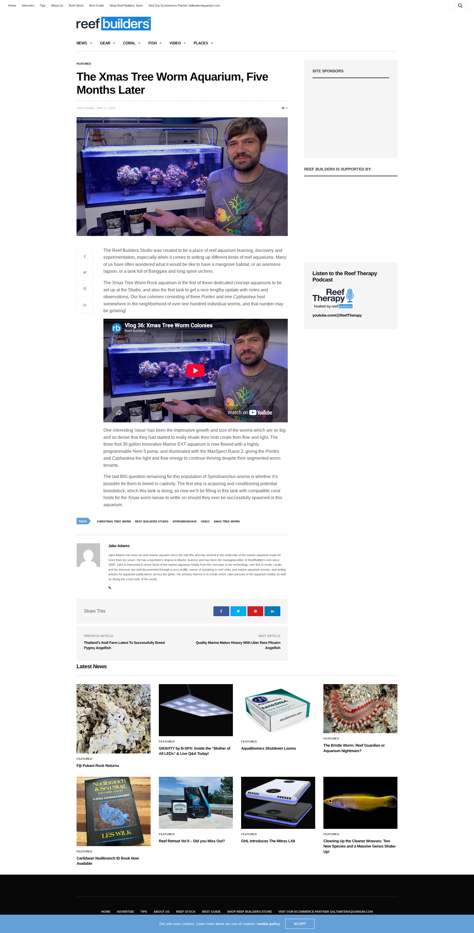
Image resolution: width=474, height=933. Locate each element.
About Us (57, 5)
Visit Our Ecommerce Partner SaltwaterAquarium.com (184, 5)
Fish (152, 43)
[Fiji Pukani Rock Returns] (114, 718)
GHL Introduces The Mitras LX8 (268, 841)
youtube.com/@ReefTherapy (337, 315)
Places (201, 43)
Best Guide (96, 5)
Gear (105, 43)
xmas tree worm (226, 521)
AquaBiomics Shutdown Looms (268, 748)
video (205, 521)
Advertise (28, 5)
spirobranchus (185, 521)
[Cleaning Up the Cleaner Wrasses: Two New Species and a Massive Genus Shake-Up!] (360, 803)
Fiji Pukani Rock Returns (98, 765)
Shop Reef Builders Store (126, 5)
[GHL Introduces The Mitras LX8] (278, 803)
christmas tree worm (114, 521)
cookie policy (268, 924)
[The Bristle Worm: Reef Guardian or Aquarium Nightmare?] (360, 708)
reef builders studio (151, 521)
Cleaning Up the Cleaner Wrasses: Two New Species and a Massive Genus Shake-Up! (359, 846)
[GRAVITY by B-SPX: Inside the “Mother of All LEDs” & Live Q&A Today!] (196, 710)
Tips (43, 5)
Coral (129, 43)
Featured (84, 63)
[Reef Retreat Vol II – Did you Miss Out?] (196, 803)
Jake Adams (85, 108)
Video (175, 43)
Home (12, 5)
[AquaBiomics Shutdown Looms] (278, 710)
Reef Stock (76, 5)
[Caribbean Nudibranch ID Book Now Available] (114, 811)
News (82, 43)
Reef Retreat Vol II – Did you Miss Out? (192, 841)
